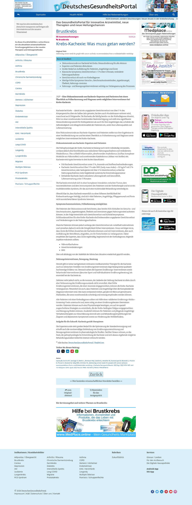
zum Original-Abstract (68, 393)
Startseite (41, 14)
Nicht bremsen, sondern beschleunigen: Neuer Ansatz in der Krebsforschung (133, 18)
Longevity (19, 150)
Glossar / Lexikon (154, 457)
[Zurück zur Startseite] (96, 6)
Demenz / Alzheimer (24, 99)
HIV (16, 122)
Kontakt (56, 493)
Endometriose (21, 116)
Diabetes (19, 111)
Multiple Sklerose (23, 167)
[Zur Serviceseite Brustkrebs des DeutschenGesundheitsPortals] (96, 422)
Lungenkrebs (21, 156)
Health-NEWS (76, 14)
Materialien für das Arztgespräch (96, 393)
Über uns (153, 14)
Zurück (96, 374)
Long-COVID (20, 144)
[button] (58, 351)
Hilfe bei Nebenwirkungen (115, 14)
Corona (18, 88)
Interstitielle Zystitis (24, 127)
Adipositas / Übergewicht (26, 54)
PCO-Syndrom (21, 172)
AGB (28, 493)
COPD (17, 82)
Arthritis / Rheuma (23, 60)
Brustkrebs (20, 71)
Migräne (19, 161)
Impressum (19, 493)
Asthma (18, 66)
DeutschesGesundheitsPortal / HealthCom (86, 343)
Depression (20, 105)
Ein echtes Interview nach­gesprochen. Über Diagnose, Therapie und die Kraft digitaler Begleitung (162, 127)
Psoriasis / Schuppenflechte (27, 184)
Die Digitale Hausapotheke (158, 463)
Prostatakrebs (21, 178)
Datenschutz (36, 493)
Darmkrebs (20, 94)
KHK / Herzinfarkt (23, 133)
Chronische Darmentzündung (28, 77)
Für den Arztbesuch (155, 460)
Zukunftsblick (118, 457)
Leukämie (19, 139)
